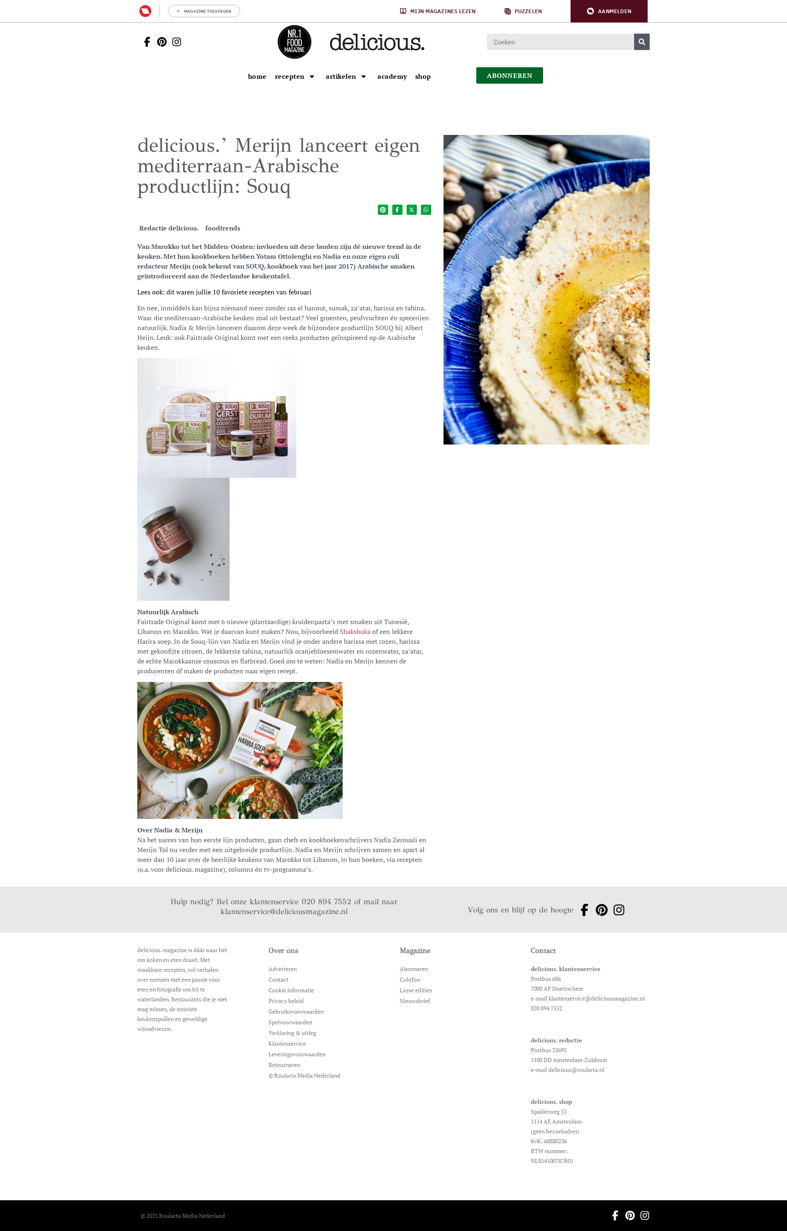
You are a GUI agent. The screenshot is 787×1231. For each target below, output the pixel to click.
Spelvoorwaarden (290, 1022)
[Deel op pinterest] (383, 210)
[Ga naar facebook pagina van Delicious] (144, 42)
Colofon (410, 979)
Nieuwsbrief (415, 1001)
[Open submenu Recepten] (312, 76)
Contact (278, 979)
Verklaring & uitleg (292, 1033)
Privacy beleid (286, 1001)
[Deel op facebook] (397, 210)
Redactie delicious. (169, 228)
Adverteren (282, 969)
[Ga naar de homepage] (294, 42)
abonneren (510, 75)
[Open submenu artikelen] (363, 76)
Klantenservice (287, 1043)
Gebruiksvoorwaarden (296, 1011)
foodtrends (222, 228)
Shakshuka (355, 631)
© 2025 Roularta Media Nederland (183, 1216)
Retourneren (284, 1065)
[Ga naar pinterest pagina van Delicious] (159, 42)
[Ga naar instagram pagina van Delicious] (174, 42)
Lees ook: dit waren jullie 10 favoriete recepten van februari (224, 291)
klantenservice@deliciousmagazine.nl (284, 911)
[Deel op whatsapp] (426, 210)
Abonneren (414, 969)
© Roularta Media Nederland (304, 1075)
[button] (609, 11)
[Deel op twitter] (412, 210)
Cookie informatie (291, 990)
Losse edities (416, 990)
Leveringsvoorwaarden (296, 1054)
